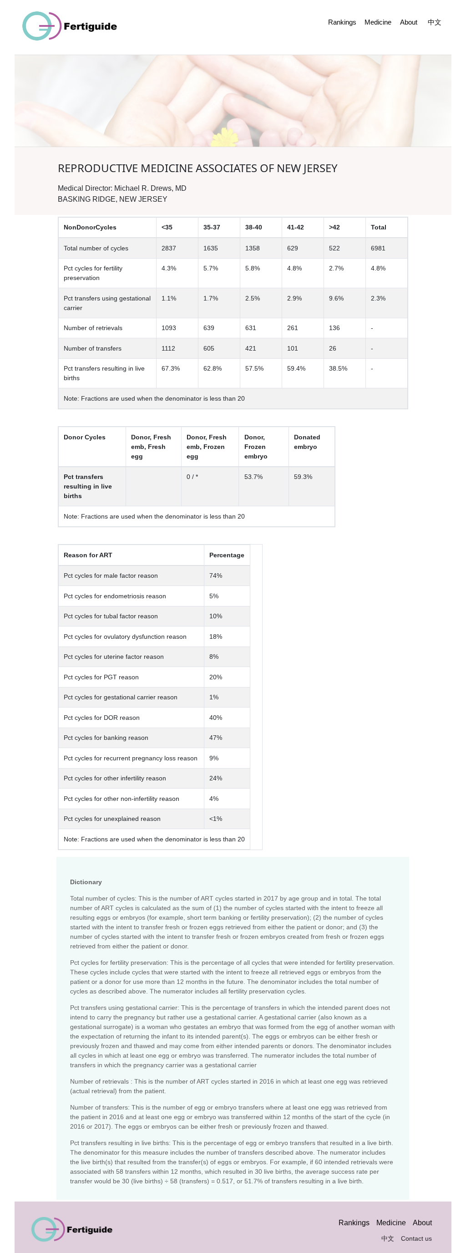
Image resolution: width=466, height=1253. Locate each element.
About (408, 22)
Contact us (416, 1238)
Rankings (342, 22)
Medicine (378, 22)
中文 (434, 22)
